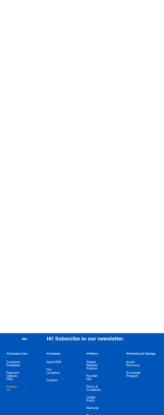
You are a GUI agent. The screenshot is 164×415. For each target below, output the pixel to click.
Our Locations (53, 371)
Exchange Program (133, 374)
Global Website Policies (92, 365)
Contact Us (11, 388)
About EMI (53, 362)
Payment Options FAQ (12, 376)
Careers (52, 380)
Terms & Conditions (93, 388)
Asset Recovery (133, 363)
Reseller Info (92, 377)
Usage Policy (90, 398)
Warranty (92, 408)
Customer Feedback (13, 363)
